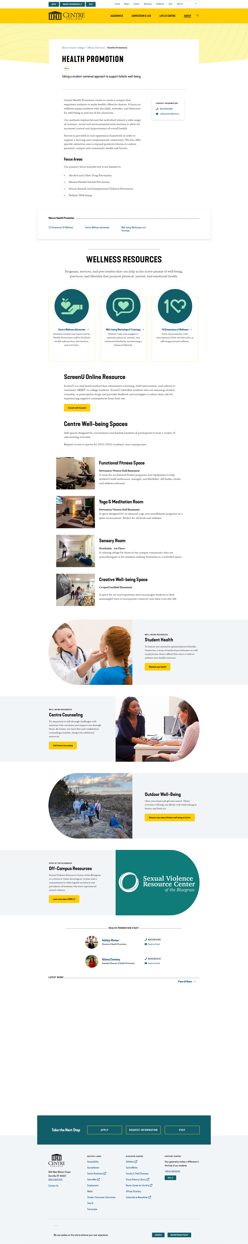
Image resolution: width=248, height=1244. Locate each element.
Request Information (71, 4)
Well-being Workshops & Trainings (123, 329)
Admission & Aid (141, 16)
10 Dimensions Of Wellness (61, 227)
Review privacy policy (179, 1235)
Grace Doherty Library (136, 1179)
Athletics (160, 3)
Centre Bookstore (95, 1173)
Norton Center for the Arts (137, 1185)
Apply (54, 4)
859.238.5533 (154, 958)
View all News (185, 981)
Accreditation (93, 1167)
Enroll (117, 3)
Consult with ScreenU (77, 408)
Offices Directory (96, 48)
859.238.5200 (55, 1179)
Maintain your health (157, 667)
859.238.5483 (166, 109)
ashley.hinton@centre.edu (170, 113)
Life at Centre (167, 16)
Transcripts (92, 1209)
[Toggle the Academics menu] (117, 18)
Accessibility (93, 1161)
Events (136, 3)
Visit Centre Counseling (63, 745)
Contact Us (53, 1185)
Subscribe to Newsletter (137, 1197)
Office (66, 68)
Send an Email (154, 944)
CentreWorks (132, 1167)
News (126, 3)
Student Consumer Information (101, 1197)
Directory (148, 3)
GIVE (169, 1178)
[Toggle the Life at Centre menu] (167, 18)
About (187, 16)
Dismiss (158, 1235)
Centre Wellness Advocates (97, 227)
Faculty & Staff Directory (137, 1173)
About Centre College (73, 48)
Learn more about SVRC (63, 899)
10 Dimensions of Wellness (175, 329)
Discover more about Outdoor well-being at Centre (170, 817)
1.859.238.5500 (172, 1171)
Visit (91, 4)
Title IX (90, 1203)
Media (90, 1191)
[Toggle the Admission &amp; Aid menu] (141, 18)
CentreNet (91, 1179)
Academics (116, 16)
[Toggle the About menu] (187, 18)
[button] (197, 16)
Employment (93, 1185)
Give (170, 3)
